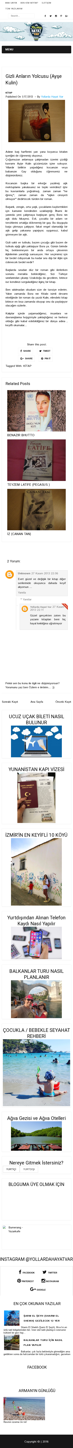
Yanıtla (22, 593)
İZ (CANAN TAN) (19, 534)
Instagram (52, 1281)
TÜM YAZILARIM (14, 9)
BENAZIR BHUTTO (20, 435)
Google (41, 1290)
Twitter (52, 1273)
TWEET (46, 351)
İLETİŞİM (46, 3)
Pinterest (28, 1281)
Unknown (24, 573)
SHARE (27, 351)
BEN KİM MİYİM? (29, 3)
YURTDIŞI (29, 1169)
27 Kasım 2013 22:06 (44, 573)
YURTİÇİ (11, 1169)
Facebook (28, 1273)
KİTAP (8, 93)
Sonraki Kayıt (10, 702)
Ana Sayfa (11, 3)
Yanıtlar (27, 600)
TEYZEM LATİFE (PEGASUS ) (28, 485)
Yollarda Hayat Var (40, 607)
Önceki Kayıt (63, 702)
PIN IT (47, 358)
